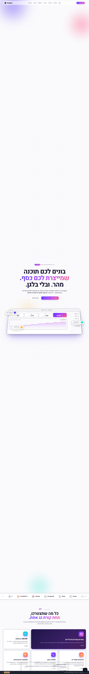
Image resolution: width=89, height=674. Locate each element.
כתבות (35, 3)
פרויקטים (40, 3)
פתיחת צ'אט (76, 664)
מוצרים (45, 3)
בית (59, 3)
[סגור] (66, 656)
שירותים (50, 3)
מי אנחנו (55, 3)
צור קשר (30, 3)
